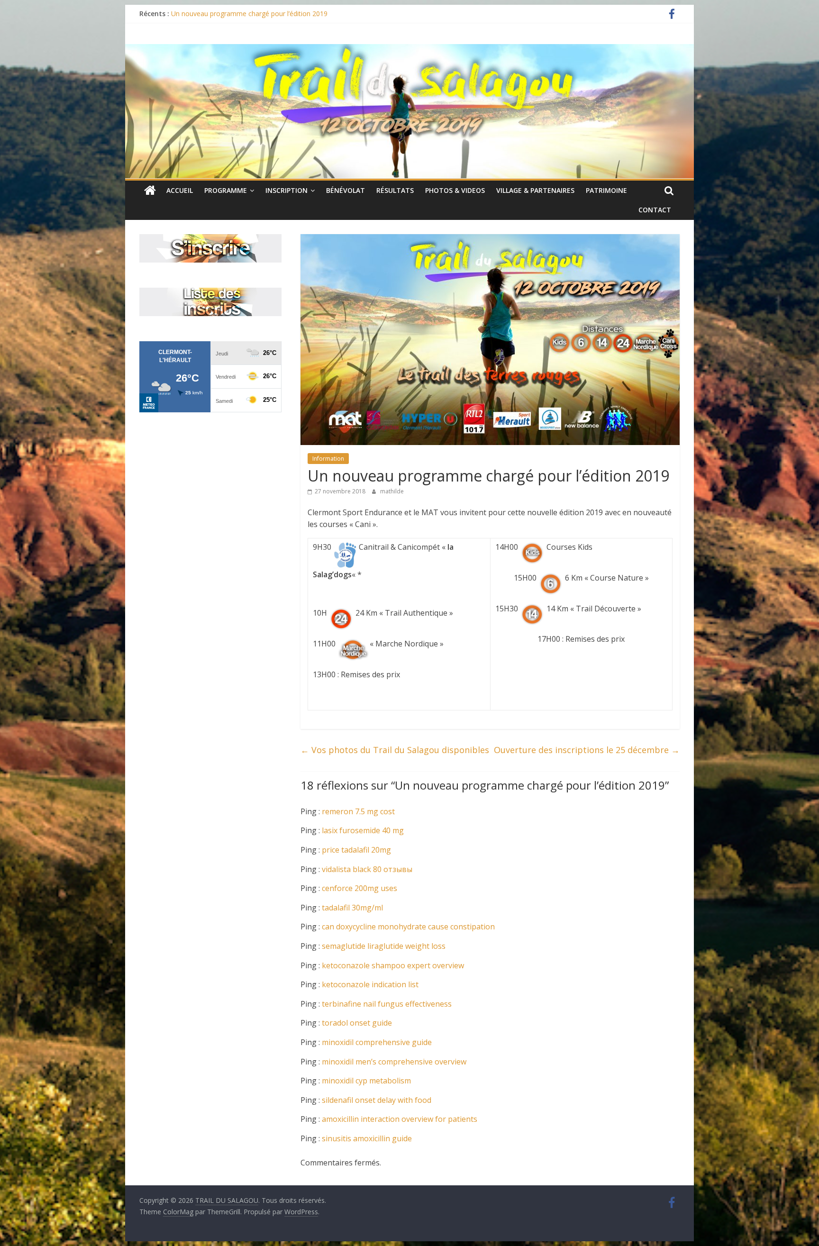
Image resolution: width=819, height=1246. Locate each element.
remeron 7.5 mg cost (358, 811)
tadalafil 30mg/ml (352, 907)
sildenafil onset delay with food (376, 1100)
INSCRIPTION (286, 190)
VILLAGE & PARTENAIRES (535, 190)
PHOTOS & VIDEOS (455, 190)
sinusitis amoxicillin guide (367, 1138)
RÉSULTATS (395, 190)
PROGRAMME (225, 190)
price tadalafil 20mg (356, 850)
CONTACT (654, 209)
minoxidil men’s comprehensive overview (394, 1061)
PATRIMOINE (606, 190)
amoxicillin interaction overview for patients (399, 1119)
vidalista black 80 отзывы (367, 869)
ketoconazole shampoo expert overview (393, 965)
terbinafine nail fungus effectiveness (387, 1004)
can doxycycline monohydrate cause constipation (408, 926)
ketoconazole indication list (370, 984)
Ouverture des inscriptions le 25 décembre (587, 749)
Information (328, 459)
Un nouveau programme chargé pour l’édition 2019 (249, 13)
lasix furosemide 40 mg (363, 830)
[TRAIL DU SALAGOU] (150, 190)
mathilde (392, 491)
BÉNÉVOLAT (345, 190)
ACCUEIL (179, 190)
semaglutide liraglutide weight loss (384, 946)
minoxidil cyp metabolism (366, 1080)
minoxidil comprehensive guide (377, 1042)
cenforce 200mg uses (359, 888)
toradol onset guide (357, 1023)
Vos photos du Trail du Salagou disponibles (394, 749)
